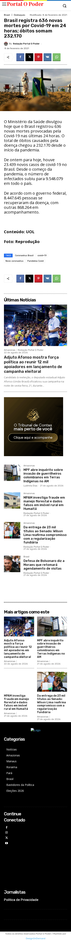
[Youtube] (6, 843)
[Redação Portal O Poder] (6, 44)
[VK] (47, 57)
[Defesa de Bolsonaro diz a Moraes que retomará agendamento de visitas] (12, 564)
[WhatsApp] (57, 57)
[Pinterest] (38, 57)
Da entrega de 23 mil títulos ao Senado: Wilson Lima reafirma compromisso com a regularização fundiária (45, 534)
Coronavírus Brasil (24, 255)
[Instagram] (6, 832)
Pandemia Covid (35, 261)
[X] (29, 57)
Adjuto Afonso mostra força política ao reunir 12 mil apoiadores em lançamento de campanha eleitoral (33, 364)
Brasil (7, 15)
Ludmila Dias (30, 485)
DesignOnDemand (35, 938)
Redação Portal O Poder (26, 44)
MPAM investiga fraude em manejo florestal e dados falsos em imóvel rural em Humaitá (44, 503)
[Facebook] (20, 57)
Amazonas (9, 350)
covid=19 (41, 255)
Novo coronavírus (14, 261)
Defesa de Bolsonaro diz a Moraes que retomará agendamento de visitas (43, 564)
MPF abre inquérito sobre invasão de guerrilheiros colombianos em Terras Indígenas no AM (43, 475)
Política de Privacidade (21, 900)
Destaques (19, 15)
